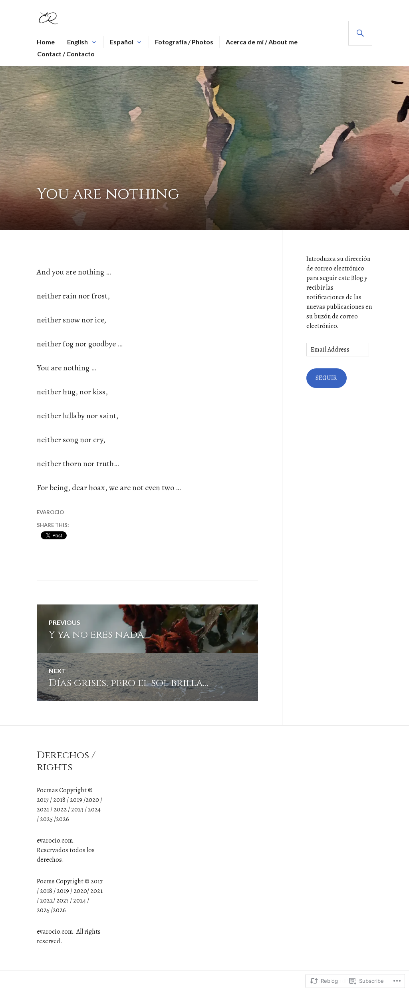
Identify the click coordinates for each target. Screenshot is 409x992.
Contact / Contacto (66, 54)
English (77, 42)
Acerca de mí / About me (262, 42)
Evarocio (50, 512)
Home (46, 42)
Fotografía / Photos (184, 42)
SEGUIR (326, 378)
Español (121, 42)
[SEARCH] (360, 33)
